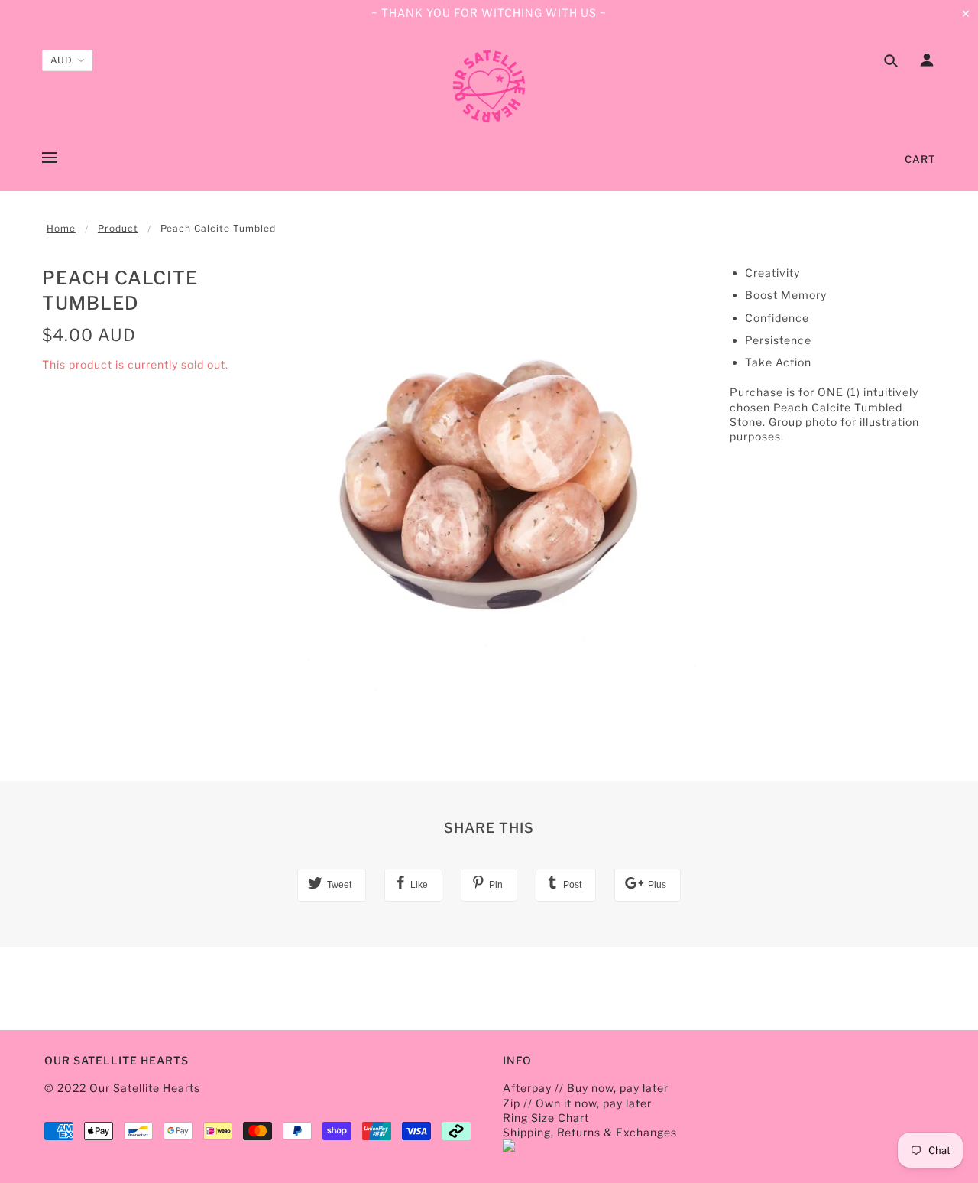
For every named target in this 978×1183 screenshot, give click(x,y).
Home (61, 228)
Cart (920, 159)
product (118, 228)
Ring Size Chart (546, 1117)
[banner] (489, 86)
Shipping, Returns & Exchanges (590, 1132)
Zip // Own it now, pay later (577, 1103)
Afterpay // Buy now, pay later (586, 1087)
